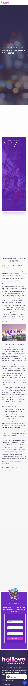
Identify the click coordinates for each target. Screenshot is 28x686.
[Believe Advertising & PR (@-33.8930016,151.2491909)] (5, 2)
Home (3, 47)
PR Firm (5, 344)
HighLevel (23, 271)
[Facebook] (3, 680)
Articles (9, 47)
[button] (26, 3)
